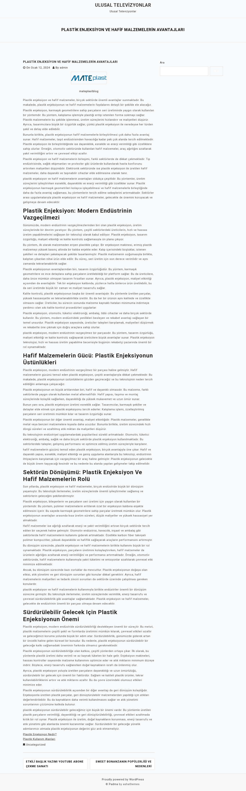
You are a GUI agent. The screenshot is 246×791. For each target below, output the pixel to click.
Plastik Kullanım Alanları (39, 739)
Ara (162, 62)
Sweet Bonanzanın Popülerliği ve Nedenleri (124, 764)
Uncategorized (36, 744)
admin (64, 67)
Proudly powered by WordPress (123, 779)
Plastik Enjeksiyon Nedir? (40, 734)
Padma (113, 784)
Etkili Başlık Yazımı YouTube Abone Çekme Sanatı (55, 764)
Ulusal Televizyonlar (123, 5)
